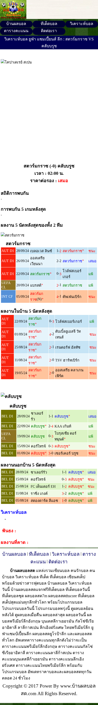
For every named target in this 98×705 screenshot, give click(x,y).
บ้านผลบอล (16, 24)
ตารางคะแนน (16, 31)
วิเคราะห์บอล (81, 24)
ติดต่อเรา (49, 31)
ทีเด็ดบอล (49, 24)
